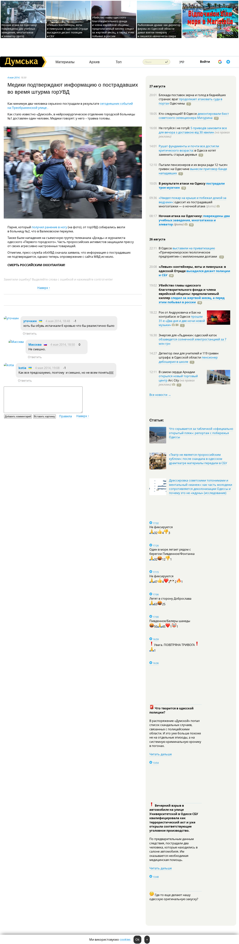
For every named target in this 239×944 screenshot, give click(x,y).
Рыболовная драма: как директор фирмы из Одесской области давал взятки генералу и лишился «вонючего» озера (159, 30)
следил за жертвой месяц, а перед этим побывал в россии (192, 300)
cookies (125, 939)
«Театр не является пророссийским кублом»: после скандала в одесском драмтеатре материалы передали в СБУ (198, 459)
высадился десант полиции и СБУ (194, 273)
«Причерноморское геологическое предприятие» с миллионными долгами (188, 254)
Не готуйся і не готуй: (175, 128)
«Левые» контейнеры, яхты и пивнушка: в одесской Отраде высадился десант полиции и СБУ (67, 30)
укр (181, 61)
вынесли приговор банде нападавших (193, 171)
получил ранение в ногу (49, 227)
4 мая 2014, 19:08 (47, 368)
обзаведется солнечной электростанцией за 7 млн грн (192, 341)
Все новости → (160, 395)
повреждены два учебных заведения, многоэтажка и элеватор (194, 220)
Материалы (65, 62)
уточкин (30, 321)
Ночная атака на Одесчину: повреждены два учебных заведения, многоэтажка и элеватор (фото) (19, 30)
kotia (22, 368)
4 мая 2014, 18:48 (58, 321)
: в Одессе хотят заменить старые (187, 152)
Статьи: (156, 420)
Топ (119, 62)
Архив (94, 62)
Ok (137, 939)
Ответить (30, 333)
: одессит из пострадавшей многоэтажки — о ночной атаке (187, 204)
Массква (35, 344)
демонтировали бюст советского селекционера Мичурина (194, 116)
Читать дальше (160, 754)
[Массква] (16, 342)
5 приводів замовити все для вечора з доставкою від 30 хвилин (193, 130)
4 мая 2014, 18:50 (62, 344)
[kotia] (9, 365)
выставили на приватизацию (194, 248)
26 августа (157, 239)
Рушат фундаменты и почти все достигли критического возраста (189, 148)
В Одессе (166, 248)
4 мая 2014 (13, 77)
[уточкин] (11, 318)
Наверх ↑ (43, 288)
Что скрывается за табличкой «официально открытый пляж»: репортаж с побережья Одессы (201, 433)
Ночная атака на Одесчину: (181, 216)
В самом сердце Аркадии (177, 372)
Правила (65, 416)
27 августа (157, 86)
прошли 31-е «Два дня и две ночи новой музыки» (182, 320)
